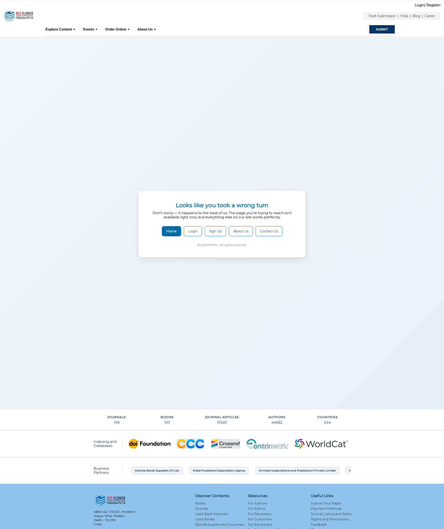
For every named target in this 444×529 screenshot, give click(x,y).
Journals (201, 509)
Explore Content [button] (59, 29)
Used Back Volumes (211, 514)
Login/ (420, 5)
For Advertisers (260, 525)
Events (88, 29)
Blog (416, 16)
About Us (145, 29)
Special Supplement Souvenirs (219, 525)
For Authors (257, 503)
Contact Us (269, 231)
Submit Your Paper (326, 503)
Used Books (205, 519)
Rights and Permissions (330, 519)
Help (404, 16)
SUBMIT (382, 29)
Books (200, 503)
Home (171, 231)
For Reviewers (259, 514)
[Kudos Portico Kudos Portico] (238, 443)
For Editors (256, 509)
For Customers (260, 519)
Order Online (115, 29)
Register (433, 5)
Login (192, 231)
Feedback (319, 525)
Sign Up (215, 231)
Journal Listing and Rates (331, 514)
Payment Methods (326, 509)
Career (430, 16)
